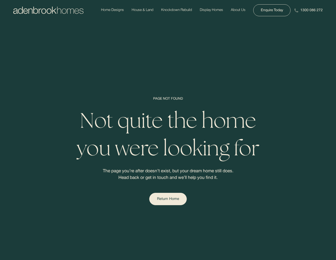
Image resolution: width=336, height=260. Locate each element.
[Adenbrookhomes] (48, 10)
